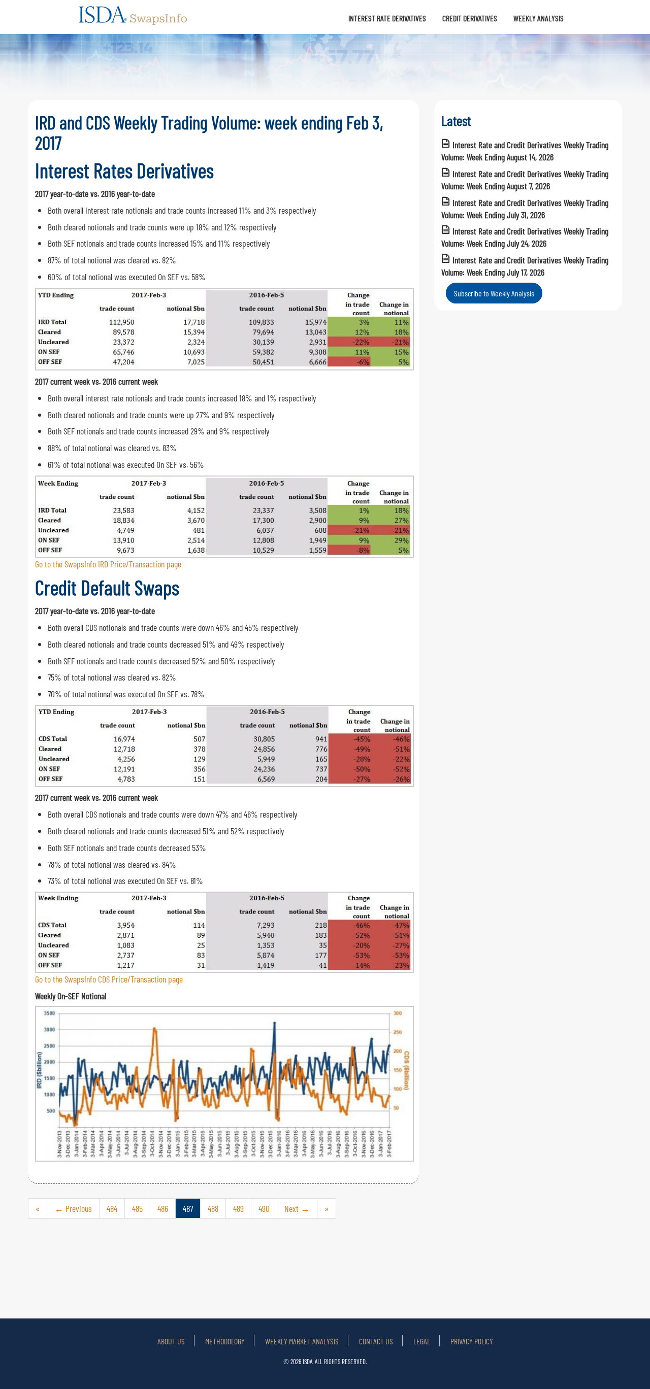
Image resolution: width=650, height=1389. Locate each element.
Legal (421, 1341)
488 (213, 1208)
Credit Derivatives (469, 18)
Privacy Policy (471, 1341)
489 (238, 1208)
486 (162, 1208)
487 (188, 1208)
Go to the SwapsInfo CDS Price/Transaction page (109, 979)
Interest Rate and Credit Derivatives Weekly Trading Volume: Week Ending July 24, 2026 (524, 237)
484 (112, 1208)
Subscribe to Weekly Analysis (494, 293)
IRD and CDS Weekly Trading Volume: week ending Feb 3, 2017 (209, 132)
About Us (171, 1341)
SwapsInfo (133, 20)
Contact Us (376, 1341)
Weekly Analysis (538, 18)
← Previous (73, 1208)
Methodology (225, 1341)
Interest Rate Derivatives (387, 18)
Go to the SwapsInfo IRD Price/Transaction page (108, 563)
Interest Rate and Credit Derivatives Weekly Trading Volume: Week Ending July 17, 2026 (524, 266)
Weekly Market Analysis (302, 1341)
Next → (297, 1208)
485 (137, 1208)
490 (264, 1208)
